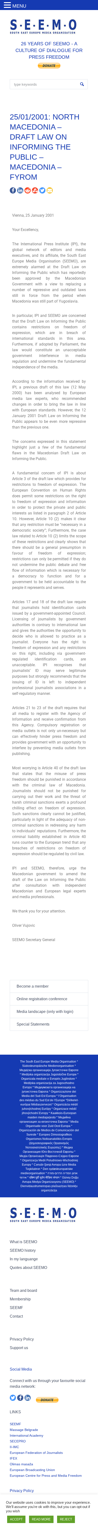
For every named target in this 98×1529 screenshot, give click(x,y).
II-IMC (14, 1447)
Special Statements (33, 1024)
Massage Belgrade (24, 1430)
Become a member (33, 986)
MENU (19, 6)
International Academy (26, 1435)
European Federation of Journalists (36, 1453)
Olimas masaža (21, 1464)
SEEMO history (23, 1250)
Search (82, 84)
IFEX (13, 1458)
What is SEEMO (23, 1242)
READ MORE (41, 1519)
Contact (16, 1316)
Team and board (23, 1290)
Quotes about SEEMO (28, 1268)
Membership (20, 1299)
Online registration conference (42, 999)
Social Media (21, 1369)
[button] (8, 5)
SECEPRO (18, 1441)
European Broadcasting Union (32, 1470)
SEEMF (16, 1308)
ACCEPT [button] (16, 1519)
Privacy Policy (22, 1339)
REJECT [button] (66, 1519)
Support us (19, 1348)
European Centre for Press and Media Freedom (46, 1475)
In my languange (24, 1259)
